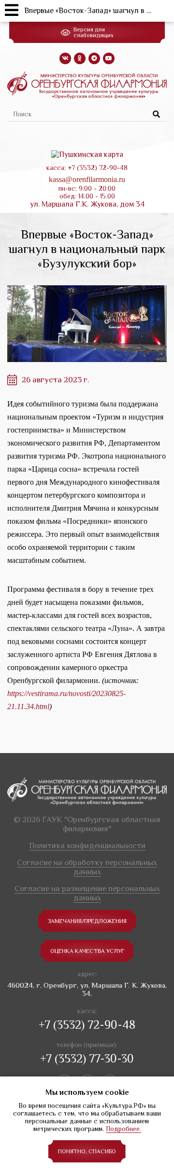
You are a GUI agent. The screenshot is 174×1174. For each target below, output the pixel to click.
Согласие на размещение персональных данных (87, 893)
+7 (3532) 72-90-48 (87, 1024)
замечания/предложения (87, 921)
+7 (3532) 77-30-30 (87, 1058)
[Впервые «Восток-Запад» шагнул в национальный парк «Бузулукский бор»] (87, 323)
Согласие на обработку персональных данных (87, 867)
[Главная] (87, 84)
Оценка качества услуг (87, 951)
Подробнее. (123, 1128)
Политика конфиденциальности (87, 845)
